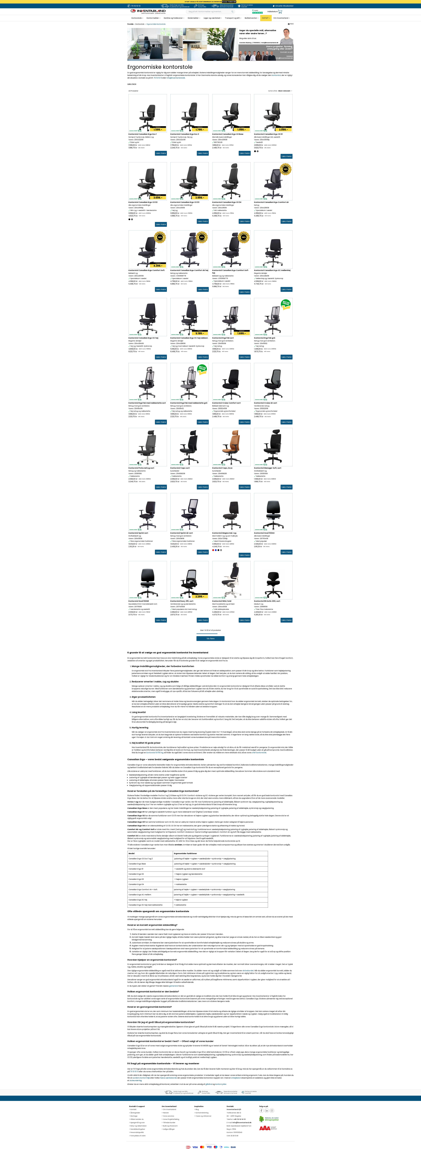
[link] (161, 153)
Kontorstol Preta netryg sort (141, 468)
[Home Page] (148, 11)
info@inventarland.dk (269, 43)
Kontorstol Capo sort (180, 468)
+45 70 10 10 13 (239, 1119)
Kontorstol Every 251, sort (181, 601)
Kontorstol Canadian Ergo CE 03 (184, 202)
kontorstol (276, 75)
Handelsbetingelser (137, 1129)
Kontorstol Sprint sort (138, 533)
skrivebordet (248, 970)
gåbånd (208, 1084)
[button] (210, 638)
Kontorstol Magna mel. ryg (224, 533)
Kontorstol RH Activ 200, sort (267, 601)
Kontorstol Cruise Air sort (265, 403)
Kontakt (132, 1109)
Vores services (168, 1116)
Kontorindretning (201, 1113)
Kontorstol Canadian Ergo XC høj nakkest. (189, 338)
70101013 (256, 43)
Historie (165, 1113)
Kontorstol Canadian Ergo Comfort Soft (146, 270)
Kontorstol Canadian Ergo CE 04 (226, 202)
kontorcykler (220, 1084)
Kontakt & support (137, 1106)
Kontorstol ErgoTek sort (223, 338)
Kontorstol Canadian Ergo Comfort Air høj (189, 270)
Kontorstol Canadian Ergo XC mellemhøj (272, 270)
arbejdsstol (236, 1078)
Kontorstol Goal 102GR (138, 601)
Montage (133, 1116)
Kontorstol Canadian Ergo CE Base (227, 134)
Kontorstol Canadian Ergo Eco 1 (142, 134)
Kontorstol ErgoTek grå (264, 338)
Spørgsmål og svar (137, 1122)
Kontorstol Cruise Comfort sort (226, 403)
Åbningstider (134, 1113)
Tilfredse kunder (168, 1122)
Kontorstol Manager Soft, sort (267, 468)
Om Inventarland (169, 1106)
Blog (196, 1109)
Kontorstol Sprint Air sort (181, 533)
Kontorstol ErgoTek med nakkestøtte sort (147, 403)
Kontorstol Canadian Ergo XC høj (143, 338)
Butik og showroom (170, 1126)
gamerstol (173, 986)
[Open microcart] (280, 12)
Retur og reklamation (138, 1126)
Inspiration (198, 1106)
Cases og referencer (202, 1116)
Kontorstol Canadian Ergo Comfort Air (271, 202)
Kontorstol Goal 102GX (264, 533)
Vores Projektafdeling (170, 1119)
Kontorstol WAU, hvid (221, 601)
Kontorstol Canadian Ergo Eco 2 (184, 134)
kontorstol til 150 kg (154, 752)
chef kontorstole (259, 752)
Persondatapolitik (136, 1132)
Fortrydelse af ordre (137, 1136)
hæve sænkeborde (168, 1078)
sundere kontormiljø (141, 1078)
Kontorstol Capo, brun (222, 468)
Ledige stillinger (168, 1129)
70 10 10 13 (158, 78)
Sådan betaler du (136, 1119)
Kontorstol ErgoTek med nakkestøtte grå (188, 403)
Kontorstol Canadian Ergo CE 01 (268, 134)
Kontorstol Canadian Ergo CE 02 (142, 202)
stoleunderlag (136, 1080)
